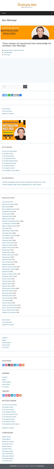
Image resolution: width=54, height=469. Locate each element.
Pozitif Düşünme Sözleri (8, 288)
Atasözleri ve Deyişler (8, 204)
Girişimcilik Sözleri (7, 240)
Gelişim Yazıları (6, 436)
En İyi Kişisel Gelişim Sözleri (10, 161)
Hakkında (4, 338)
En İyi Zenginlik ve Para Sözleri (10, 170)
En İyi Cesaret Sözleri (8, 156)
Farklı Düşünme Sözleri (8, 235)
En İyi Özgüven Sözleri (8, 168)
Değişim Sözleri (6, 218)
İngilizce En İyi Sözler (8, 113)
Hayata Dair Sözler (18, 50)
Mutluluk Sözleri (6, 279)
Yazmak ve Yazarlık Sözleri (9, 305)
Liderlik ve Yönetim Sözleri (9, 274)
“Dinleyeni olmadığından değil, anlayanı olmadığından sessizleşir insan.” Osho (24, 182)
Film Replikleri (6, 238)
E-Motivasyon (40, 466)
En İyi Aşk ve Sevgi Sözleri (9, 151)
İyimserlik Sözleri (6, 259)
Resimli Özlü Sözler (7, 291)
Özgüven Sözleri (6, 286)
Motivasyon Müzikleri (8, 456)
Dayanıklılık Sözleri (7, 216)
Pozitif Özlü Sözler (7, 461)
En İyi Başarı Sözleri (7, 153)
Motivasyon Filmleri (7, 444)
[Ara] (25, 86)
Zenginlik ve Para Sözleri (9, 312)
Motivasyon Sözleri (7, 276)
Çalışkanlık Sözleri (7, 211)
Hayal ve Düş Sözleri (8, 242)
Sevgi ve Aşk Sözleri (8, 298)
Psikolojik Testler (7, 448)
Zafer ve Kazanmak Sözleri (9, 307)
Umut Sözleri (5, 300)
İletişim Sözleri (6, 250)
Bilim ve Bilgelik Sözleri (8, 209)
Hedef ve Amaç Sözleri (8, 247)
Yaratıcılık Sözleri (7, 303)
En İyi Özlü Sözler (7, 111)
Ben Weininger (8, 52)
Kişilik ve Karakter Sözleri (9, 267)
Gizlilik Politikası (6, 342)
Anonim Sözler (6, 202)
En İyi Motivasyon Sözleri (9, 163)
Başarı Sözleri (6, 206)
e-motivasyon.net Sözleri (9, 223)
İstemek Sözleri (6, 257)
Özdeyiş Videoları (7, 281)
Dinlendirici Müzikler (7, 458)
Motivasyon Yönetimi (8, 441)
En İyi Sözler (5, 228)
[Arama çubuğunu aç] (52, 13)
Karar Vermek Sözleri (8, 262)
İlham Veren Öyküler (7, 453)
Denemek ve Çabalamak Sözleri (11, 221)
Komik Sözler (5, 271)
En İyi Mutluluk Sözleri (8, 165)
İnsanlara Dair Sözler (8, 254)
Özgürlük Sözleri (6, 283)
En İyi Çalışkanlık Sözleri (9, 158)
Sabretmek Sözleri (7, 295)
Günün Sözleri (6, 108)
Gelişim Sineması (7, 446)
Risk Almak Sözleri (7, 293)
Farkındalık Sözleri (7, 233)
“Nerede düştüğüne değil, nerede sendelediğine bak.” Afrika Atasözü (21, 184)
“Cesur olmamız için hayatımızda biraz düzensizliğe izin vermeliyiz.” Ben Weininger (26, 44)
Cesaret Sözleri (8, 50)
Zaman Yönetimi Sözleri (8, 310)
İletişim (4, 340)
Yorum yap (7, 54)
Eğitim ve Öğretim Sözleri (9, 226)
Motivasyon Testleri (7, 451)
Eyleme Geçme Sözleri (8, 230)
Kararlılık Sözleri (6, 264)
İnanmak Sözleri (6, 252)
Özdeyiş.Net (27, 5)
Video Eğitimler (6, 439)
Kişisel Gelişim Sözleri (8, 269)
